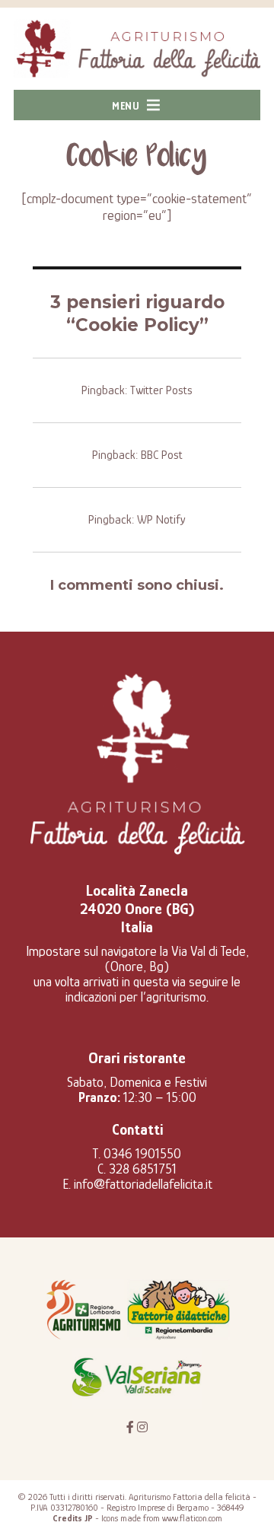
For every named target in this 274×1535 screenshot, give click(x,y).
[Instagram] (142, 1427)
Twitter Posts (161, 390)
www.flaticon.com (192, 1518)
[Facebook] (130, 1427)
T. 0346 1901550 (137, 1153)
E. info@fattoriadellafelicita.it (137, 1184)
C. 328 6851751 (137, 1169)
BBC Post (162, 455)
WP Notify (161, 520)
